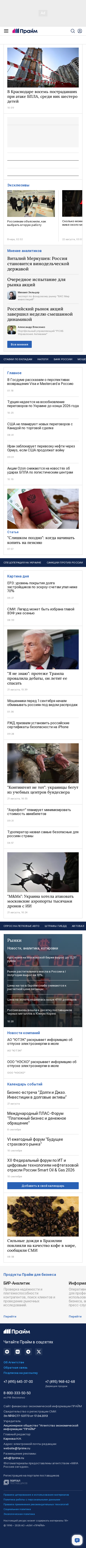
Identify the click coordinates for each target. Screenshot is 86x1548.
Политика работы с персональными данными (32, 1499)
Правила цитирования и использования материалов (36, 1494)
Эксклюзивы (18, 185)
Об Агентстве (14, 1362)
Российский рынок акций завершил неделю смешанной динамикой (40, 314)
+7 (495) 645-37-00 (18, 1382)
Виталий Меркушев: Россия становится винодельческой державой (38, 264)
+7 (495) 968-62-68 (60, 1384)
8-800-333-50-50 (17, 1395)
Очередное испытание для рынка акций (36, 282)
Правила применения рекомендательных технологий (36, 1504)
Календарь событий (24, 1084)
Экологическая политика (19, 1514)
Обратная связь (16, 1367)
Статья (13, 532)
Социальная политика (17, 1509)
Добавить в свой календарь (43, 1185)
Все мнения (19, 344)
